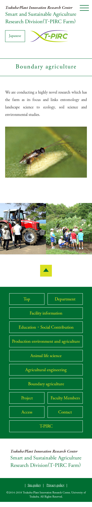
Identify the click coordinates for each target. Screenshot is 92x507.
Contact (65, 412)
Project (27, 398)
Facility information (46, 313)
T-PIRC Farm (41, 14)
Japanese (15, 36)
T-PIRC (46, 426)
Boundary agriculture (46, 384)
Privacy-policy (55, 485)
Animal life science (46, 356)
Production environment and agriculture (46, 342)
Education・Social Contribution (46, 328)
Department (65, 299)
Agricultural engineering (46, 370)
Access (26, 412)
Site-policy (34, 485)
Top (27, 299)
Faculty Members (65, 398)
